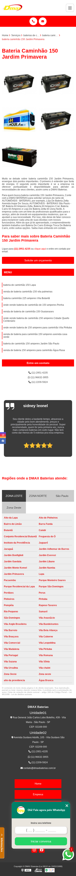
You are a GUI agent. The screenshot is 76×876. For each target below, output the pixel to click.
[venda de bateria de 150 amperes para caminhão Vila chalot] (56, 119)
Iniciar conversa (41, 841)
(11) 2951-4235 (22, 248)
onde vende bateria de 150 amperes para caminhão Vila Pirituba (37, 327)
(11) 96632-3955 (39, 377)
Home (38, 783)
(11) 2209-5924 (39, 382)
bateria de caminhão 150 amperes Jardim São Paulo (31, 343)
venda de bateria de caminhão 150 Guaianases (28, 311)
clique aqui (40, 248)
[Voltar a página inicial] (12, 8)
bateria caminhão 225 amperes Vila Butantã (26, 298)
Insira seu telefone (41, 823)
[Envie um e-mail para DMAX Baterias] (43, 21)
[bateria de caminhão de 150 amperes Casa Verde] (19, 156)
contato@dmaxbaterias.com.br (39, 768)
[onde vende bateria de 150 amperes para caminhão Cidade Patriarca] (19, 119)
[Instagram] (34, 850)
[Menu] (70, 8)
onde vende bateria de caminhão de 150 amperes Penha (33, 305)
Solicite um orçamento (38, 260)
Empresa (38, 794)
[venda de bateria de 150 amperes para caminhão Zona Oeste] (56, 82)
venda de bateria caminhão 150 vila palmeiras (27, 291)
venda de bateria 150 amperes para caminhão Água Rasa (34, 350)
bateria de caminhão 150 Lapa (19, 285)
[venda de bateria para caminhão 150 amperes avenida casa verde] (19, 82)
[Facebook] (42, 850)
